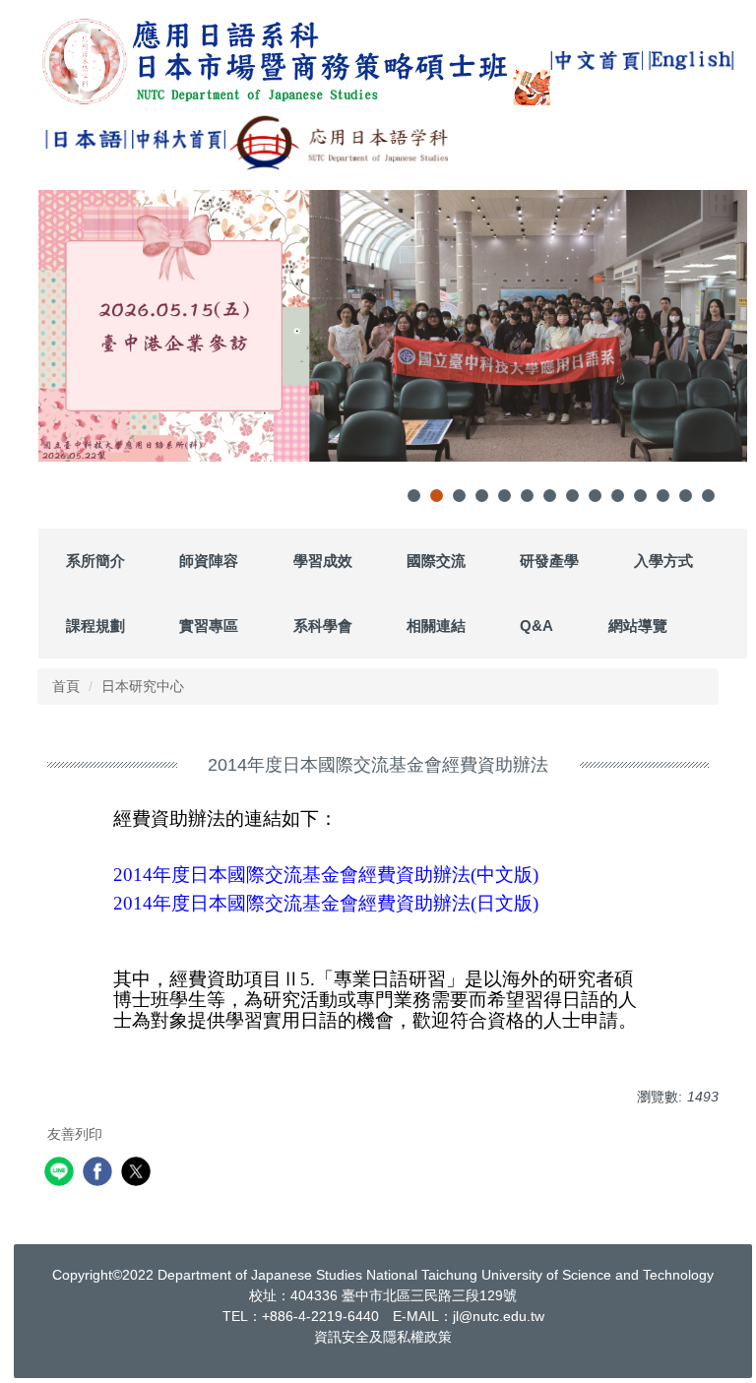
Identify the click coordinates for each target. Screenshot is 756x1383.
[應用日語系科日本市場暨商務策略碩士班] (294, 61)
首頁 (66, 686)
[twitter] (138, 1174)
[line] (61, 1174)
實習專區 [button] (208, 625)
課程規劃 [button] (95, 625)
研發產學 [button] (549, 560)
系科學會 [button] (322, 625)
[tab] (414, 495)
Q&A (536, 625)
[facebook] (100, 1174)
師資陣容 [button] (208, 560)
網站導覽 (637, 625)
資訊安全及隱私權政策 (383, 1337)
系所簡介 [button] (95, 560)
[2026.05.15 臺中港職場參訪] (392, 326)
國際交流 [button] (436, 560)
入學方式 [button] (663, 560)
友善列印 (74, 1134)
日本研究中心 (142, 686)
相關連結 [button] (436, 625)
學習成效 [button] (322, 560)
